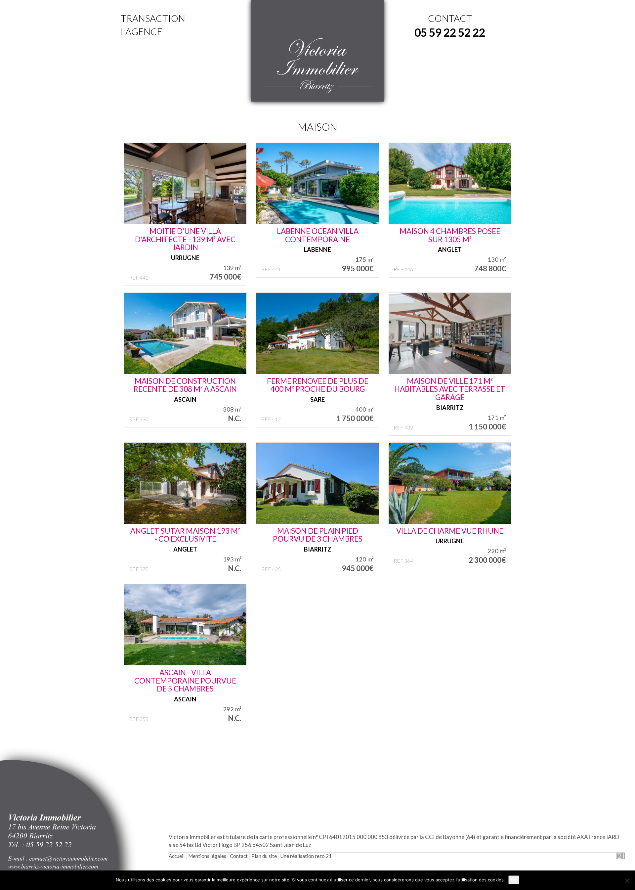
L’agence (141, 31)
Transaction (153, 18)
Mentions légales (207, 856)
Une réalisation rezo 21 (306, 856)
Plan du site (264, 856)
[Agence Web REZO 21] (614, 856)
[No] (626, 880)
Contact (239, 856)
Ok (514, 879)
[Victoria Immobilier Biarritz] (317, 65)
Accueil (177, 856)
